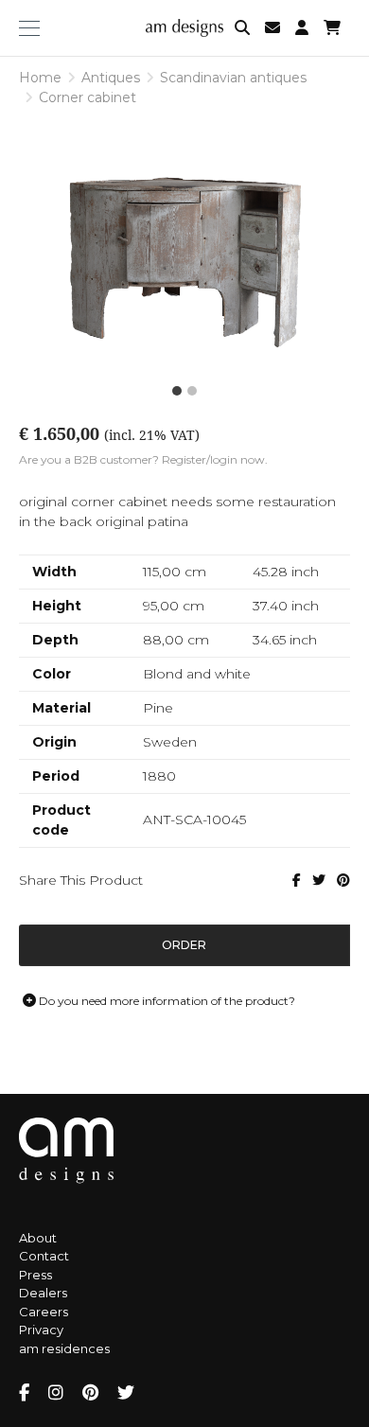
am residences (64, 1348)
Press (35, 1274)
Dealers (43, 1292)
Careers (43, 1311)
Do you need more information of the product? (165, 1001)
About (38, 1237)
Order (184, 945)
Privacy (41, 1329)
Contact (44, 1255)
